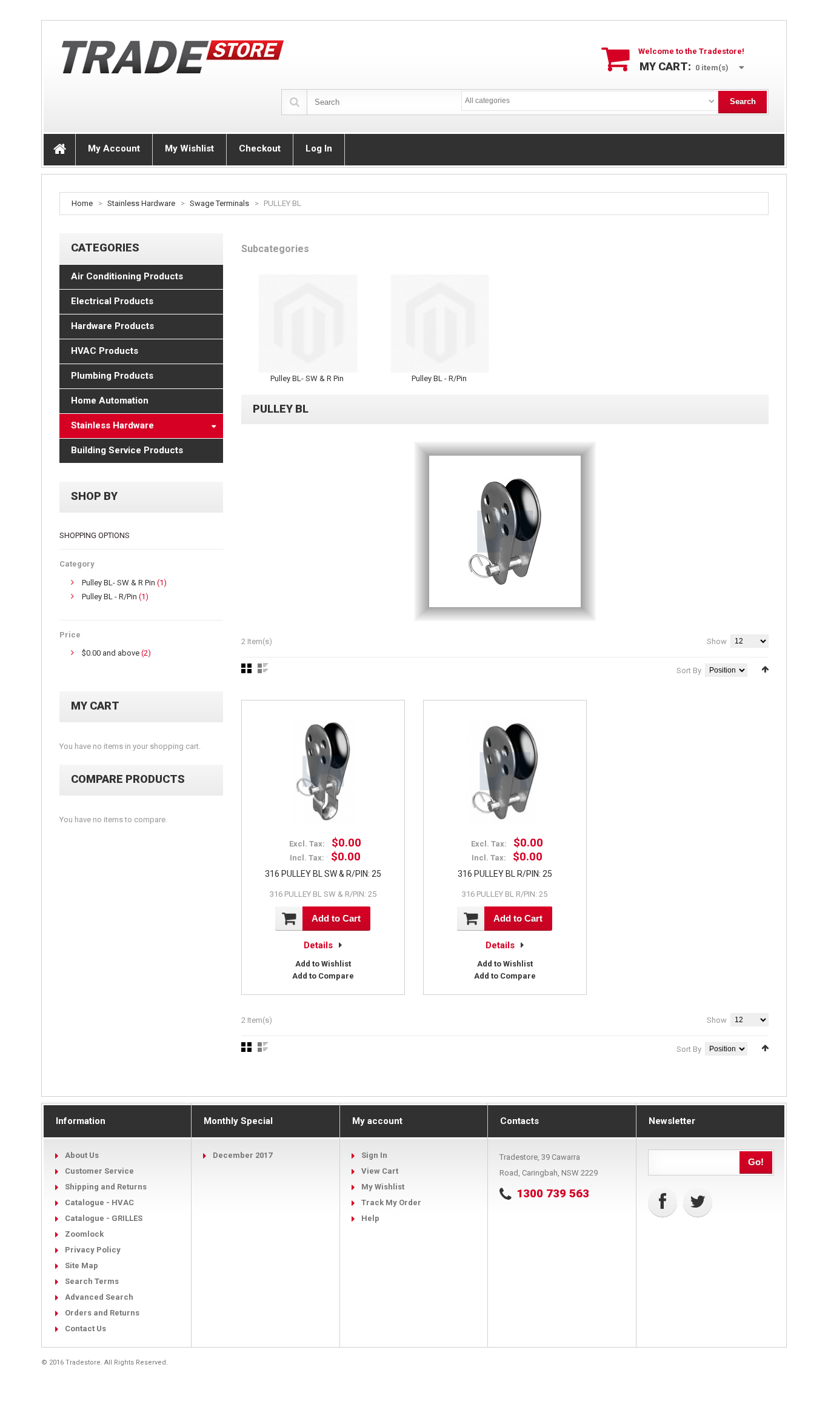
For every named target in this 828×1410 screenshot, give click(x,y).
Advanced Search (99, 1297)
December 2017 (242, 1155)
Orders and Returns (102, 1312)
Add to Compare (323, 975)
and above (110, 652)
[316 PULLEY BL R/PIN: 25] (505, 771)
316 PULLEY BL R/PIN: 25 (505, 874)
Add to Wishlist (323, 963)
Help (370, 1218)
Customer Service (99, 1171)
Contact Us (85, 1328)
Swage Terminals (219, 203)
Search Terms (92, 1281)
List (263, 668)
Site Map (81, 1265)
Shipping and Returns (106, 1186)
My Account (114, 148)
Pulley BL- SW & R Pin (118, 582)
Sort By (688, 670)
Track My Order (391, 1202)
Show (717, 641)
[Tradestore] (173, 56)
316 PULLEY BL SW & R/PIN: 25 (323, 874)
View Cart (379, 1171)
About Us (82, 1155)
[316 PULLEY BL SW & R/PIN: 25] (323, 771)
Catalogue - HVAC (99, 1202)
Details (318, 945)
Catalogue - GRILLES (103, 1218)
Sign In (374, 1155)
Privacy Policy (93, 1249)
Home (82, 203)
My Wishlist (189, 148)
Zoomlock (84, 1234)
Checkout (260, 148)
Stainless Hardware (141, 203)
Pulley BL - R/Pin (109, 596)
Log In (318, 148)
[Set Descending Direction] (765, 669)
